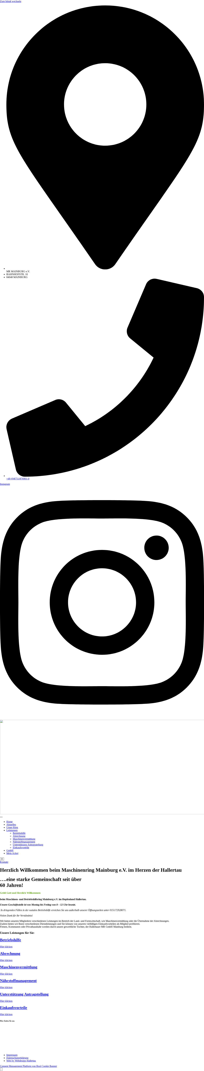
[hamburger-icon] (1, 817)
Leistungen (12, 830)
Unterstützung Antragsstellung (28, 844)
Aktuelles (11, 824)
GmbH (9, 850)
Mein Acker (12, 853)
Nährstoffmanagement (24, 841)
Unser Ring (12, 827)
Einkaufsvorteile (21, 847)
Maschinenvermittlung (24, 839)
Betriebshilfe (19, 833)
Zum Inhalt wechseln (10, 1)
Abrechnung (19, 836)
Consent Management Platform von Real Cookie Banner (28, 1066)
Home (9, 821)
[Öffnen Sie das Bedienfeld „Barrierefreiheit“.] (1, 1069)
